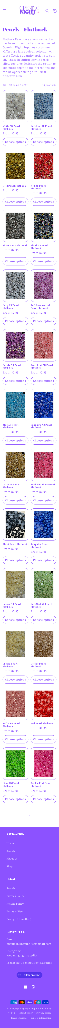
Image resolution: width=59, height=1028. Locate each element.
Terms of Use (15, 911)
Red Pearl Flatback (42, 723)
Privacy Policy (15, 896)
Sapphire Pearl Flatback (39, 546)
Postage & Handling (19, 919)
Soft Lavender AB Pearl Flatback (41, 306)
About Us (12, 858)
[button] (4, 11)
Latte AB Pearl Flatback (11, 486)
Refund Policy (15, 903)
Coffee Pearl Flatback (38, 665)
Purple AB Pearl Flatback (12, 366)
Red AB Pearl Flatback (38, 187)
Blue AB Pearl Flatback (11, 426)
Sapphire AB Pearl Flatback (41, 426)
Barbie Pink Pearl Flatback (41, 784)
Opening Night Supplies (27, 1008)
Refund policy (26, 1013)
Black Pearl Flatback (15, 544)
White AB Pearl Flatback (11, 127)
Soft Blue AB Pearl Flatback (41, 127)
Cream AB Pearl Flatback (12, 605)
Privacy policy (43, 1013)
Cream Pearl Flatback (10, 665)
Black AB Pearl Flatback (39, 247)
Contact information (41, 1018)
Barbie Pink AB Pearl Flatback (43, 486)
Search (11, 851)
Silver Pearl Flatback (15, 245)
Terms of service (19, 1018)
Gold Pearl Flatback (14, 185)
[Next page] (39, 815)
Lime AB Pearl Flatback (11, 784)
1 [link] (20, 815)
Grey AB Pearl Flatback (11, 306)
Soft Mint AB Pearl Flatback (41, 605)
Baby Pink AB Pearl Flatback (42, 366)
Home (10, 843)
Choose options (15, 142)
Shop (10, 866)
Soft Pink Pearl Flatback (11, 725)
